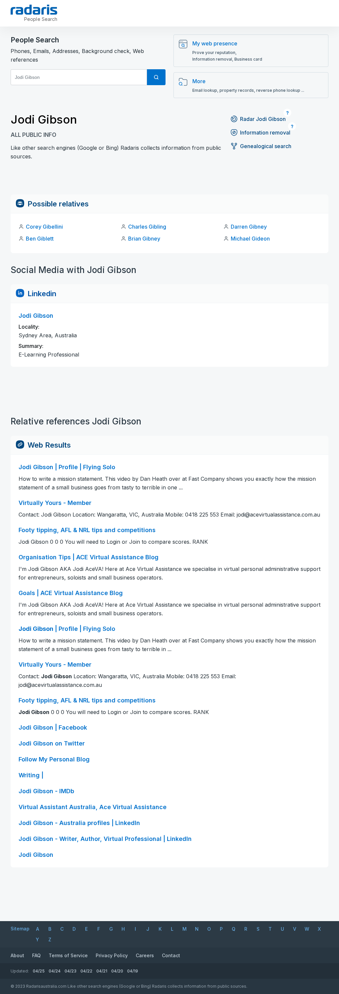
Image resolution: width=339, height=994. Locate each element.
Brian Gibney (144, 238)
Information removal (265, 132)
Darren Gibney (249, 226)
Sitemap (20, 928)
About (17, 955)
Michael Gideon (250, 238)
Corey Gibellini (44, 226)
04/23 (70, 970)
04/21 (101, 970)
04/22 (86, 970)
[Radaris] (34, 10)
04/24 (55, 970)
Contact (171, 955)
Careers (145, 955)
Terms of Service (68, 955)
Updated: (20, 970)
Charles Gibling (147, 226)
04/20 (117, 970)
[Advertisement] (169, 179)
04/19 (132, 970)
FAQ (36, 955)
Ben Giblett (40, 238)
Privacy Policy (112, 955)
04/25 (39, 970)
